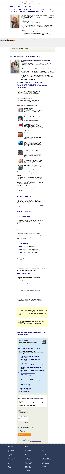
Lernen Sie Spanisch (23, 252)
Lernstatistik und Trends (46, 464)
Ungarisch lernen (28, 468)
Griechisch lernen (28, 455)
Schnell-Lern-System (12, 451)
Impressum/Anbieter (34, 441)
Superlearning (10, 459)
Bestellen (9, 467)
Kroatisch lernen (28, 458)
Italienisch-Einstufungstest (47, 459)
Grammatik (10, 454)
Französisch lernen (28, 454)
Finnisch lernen (28, 453)
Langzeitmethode (11, 450)
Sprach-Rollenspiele (46, 463)
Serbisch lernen (28, 463)
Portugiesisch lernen (29, 461)
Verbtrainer (10, 455)
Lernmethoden (10, 449)
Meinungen (10, 463)
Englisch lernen (28, 451)
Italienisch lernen (28, 457)
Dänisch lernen (28, 450)
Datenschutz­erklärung (31, 422)
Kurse (34, 3)
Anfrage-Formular (38, 299)
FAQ (8, 462)
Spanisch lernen (28, 464)
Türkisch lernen (28, 467)
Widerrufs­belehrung (42, 422)
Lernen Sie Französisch (23, 247)
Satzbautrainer (10, 457)
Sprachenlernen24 (45, 449)
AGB (25, 238)
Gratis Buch (44, 466)
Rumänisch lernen (28, 462)
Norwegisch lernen (28, 459)
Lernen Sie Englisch (22, 246)
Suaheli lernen (27, 466)
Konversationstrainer (12, 458)
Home (25, 3)
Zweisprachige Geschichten (47, 461)
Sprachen (29, 3)
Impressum (44, 454)
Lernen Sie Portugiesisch (23, 250)
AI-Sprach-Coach (45, 462)
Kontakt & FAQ (44, 453)
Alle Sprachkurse (33, 439)
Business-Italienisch (45, 458)
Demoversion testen (12, 464)
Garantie (9, 466)
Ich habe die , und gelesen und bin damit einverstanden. (33, 422)
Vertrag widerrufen (45, 455)
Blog (42, 451)
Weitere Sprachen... (28, 470)
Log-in (43, 450)
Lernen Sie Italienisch (23, 249)
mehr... (38, 3)
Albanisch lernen (28, 449)
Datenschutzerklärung (54, 39)
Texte (9, 453)
